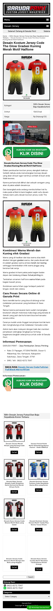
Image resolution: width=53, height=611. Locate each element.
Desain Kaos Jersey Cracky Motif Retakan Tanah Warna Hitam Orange (39, 561)
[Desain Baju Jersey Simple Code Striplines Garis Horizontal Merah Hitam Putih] (14, 469)
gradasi (20, 260)
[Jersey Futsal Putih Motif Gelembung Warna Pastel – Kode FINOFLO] (38, 431)
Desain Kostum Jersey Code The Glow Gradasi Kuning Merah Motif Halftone (23, 46)
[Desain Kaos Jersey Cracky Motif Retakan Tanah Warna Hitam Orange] (38, 546)
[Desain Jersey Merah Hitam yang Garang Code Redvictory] (14, 431)
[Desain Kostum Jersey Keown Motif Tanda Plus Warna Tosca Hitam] (38, 509)
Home (5, 36)
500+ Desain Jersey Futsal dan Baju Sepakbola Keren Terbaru (21, 416)
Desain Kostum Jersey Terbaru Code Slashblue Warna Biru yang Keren (38, 483)
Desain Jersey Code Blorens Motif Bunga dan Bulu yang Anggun (14, 560)
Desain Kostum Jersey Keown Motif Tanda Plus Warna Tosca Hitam (39, 523)
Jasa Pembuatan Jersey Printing (33, 346)
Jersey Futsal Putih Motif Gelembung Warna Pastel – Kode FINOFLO (39, 445)
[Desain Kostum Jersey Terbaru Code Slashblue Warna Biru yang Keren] (38, 469)
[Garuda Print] (26, 15)
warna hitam (34, 279)
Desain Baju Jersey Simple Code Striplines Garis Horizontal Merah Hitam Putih (14, 484)
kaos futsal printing (32, 275)
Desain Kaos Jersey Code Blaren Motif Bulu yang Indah (14, 523)
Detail (14, 452)
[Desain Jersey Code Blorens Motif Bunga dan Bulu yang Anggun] (14, 546)
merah (33, 263)
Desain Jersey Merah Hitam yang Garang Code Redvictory (14, 445)
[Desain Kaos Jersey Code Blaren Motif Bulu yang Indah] (14, 509)
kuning (43, 263)
